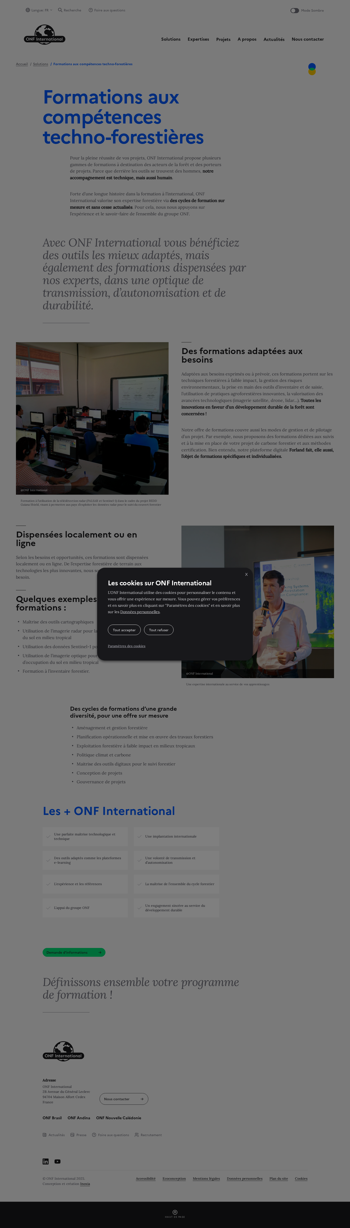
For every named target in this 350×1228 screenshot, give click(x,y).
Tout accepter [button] (124, 629)
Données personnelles (140, 611)
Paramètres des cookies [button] (126, 646)
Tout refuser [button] (159, 629)
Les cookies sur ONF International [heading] (159, 582)
